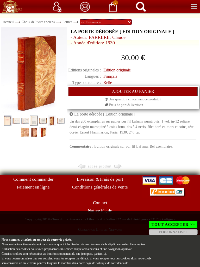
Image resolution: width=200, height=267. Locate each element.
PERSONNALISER (173, 232)
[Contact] (85, 6)
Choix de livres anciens (38, 22)
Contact (100, 202)
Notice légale (100, 210)
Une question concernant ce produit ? (134, 99)
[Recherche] (141, 6)
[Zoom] (34, 70)
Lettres (67, 22)
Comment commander (33, 179)
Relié (107, 82)
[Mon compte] (57, 6)
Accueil (8, 22)
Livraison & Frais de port (100, 179)
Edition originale (117, 70)
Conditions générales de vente (100, 187)
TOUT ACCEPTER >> (173, 224)
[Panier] (113, 6)
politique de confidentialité (112, 263)
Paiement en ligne (33, 187)
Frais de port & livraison (125, 105)
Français (110, 76)
